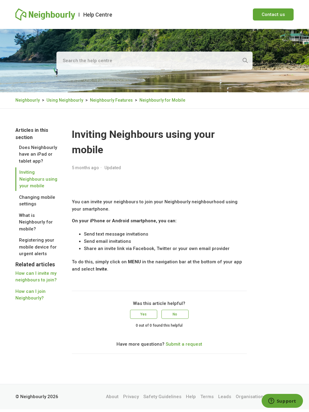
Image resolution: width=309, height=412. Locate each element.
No (175, 314)
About (112, 396)
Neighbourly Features (111, 100)
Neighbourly (27, 100)
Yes (143, 314)
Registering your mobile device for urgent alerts (38, 246)
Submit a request (184, 344)
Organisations (251, 396)
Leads (224, 396)
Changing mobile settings (37, 201)
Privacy (131, 396)
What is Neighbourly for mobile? (36, 222)
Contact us (273, 14)
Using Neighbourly (64, 100)
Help (191, 396)
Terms (207, 396)
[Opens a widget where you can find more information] (282, 401)
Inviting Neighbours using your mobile (38, 179)
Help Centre (97, 14)
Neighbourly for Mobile (162, 100)
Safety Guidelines (162, 396)
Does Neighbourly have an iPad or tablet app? (38, 154)
